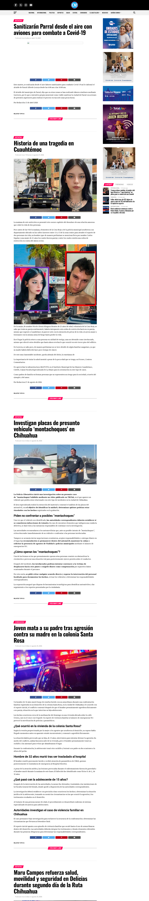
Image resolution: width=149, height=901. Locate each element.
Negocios (105, 13)
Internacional (41, 13)
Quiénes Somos (115, 13)
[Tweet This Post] (48, 80)
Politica (52, 13)
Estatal (75, 13)
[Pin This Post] (61, 80)
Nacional (31, 13)
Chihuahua (83, 13)
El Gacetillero (94, 13)
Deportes (60, 13)
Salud (68, 13)
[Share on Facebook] (36, 80)
